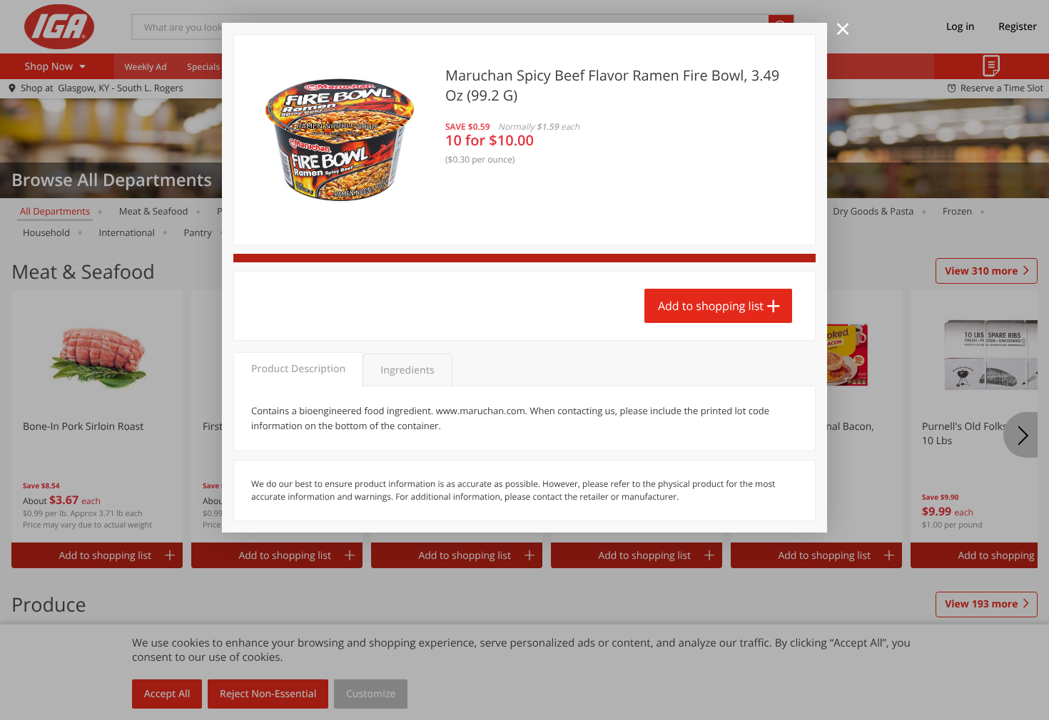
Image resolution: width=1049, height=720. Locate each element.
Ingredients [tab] (407, 370)
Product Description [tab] (298, 369)
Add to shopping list (711, 306)
